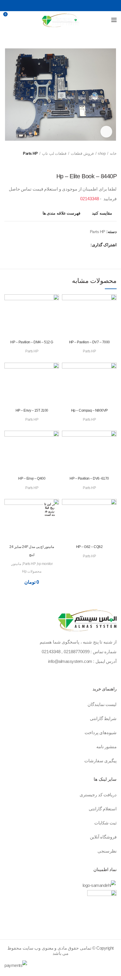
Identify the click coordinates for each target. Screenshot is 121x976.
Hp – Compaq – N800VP (89, 410)
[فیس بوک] (73, 5)
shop (101, 153)
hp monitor (45, 564)
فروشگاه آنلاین (103, 836)
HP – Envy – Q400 (31, 478)
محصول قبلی (114, 164)
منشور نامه (106, 746)
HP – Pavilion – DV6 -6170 (89, 478)
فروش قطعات (82, 153)
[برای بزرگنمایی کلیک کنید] (106, 132)
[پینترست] (60, 5)
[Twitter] (67, 5)
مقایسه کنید (102, 213)
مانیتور (16, 564)
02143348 (89, 198)
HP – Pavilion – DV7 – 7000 (89, 342)
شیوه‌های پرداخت (101, 732)
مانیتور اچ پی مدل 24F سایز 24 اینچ (31, 550)
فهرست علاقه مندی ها (62, 213)
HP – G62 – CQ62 (89, 547)
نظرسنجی (107, 850)
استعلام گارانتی (103, 808)
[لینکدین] (54, 5)
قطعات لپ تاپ (54, 153)
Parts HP (30, 153)
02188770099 (77, 651)
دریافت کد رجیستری (98, 794)
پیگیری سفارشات (100, 760)
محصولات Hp (31, 571)
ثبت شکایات (105, 822)
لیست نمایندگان (102, 704)
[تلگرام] (47, 5)
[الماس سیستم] (87, 621)
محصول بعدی (102, 164)
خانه (113, 153)
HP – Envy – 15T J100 (32, 410)
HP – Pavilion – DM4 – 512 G (31, 342)
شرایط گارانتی (103, 718)
